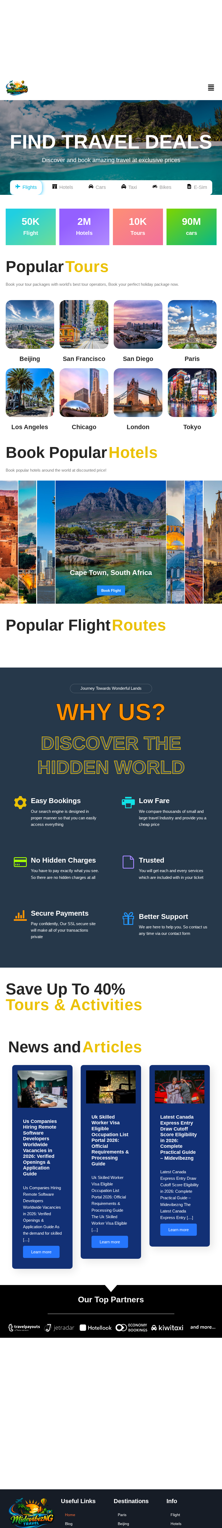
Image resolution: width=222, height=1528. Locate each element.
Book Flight (111, 590)
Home (70, 1515)
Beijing (29, 358)
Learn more (41, 1252)
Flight (175, 1515)
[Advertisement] (111, 38)
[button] (210, 88)
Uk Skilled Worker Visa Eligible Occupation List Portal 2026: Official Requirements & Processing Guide (110, 1140)
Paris (192, 358)
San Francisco (84, 358)
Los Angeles (29, 427)
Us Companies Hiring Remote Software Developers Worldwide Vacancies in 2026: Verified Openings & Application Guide (40, 1148)
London (138, 427)
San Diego (138, 358)
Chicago (84, 427)
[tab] (26, 187)
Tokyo (192, 427)
